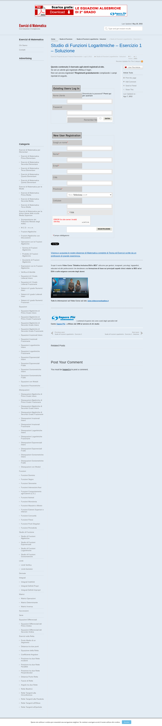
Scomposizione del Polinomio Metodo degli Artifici (30, 222)
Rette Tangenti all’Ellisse (30, 703)
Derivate (22, 573)
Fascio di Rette (27, 681)
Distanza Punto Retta (29, 677)
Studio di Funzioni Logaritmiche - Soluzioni (91, 39)
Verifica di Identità (28, 272)
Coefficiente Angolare (29, 655)
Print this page (131, 78)
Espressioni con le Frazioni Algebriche (32, 267)
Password (57, 107)
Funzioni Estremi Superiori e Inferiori (32, 511)
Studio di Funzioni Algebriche (28, 537)
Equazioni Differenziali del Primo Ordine (31, 625)
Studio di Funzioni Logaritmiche (28, 549)
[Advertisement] (31, 100)
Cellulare (57, 200)
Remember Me (90, 119)
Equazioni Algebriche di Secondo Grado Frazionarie (32, 330)
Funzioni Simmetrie (28, 483)
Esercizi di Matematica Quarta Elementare (30, 175)
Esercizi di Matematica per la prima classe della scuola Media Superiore (30, 213)
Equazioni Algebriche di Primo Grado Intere (30, 312)
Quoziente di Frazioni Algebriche (30, 261)
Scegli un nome (60, 142)
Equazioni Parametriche (30, 386)
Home (53, 39)
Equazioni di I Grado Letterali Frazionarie (29, 283)
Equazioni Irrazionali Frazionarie (29, 340)
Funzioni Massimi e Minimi (31, 506)
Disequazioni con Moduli (30, 467)
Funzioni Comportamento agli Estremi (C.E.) (31, 492)
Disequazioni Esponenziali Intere (31, 444)
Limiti (21, 561)
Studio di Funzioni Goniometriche (28, 555)
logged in (67, 369)
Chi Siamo (23, 45)
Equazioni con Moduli (29, 382)
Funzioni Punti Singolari (30, 524)
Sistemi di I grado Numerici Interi (32, 289)
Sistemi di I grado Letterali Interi (31, 295)
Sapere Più (61, 324)
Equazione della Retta (30, 650)
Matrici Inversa (27, 607)
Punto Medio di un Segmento (28, 641)
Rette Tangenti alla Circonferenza (28, 694)
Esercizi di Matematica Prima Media (30, 194)
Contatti (22, 50)
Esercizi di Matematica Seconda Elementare (30, 163)
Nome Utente (59, 95)
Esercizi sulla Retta (26, 636)
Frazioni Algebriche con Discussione (30, 237)
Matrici (21, 594)
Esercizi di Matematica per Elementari (29, 151)
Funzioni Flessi (27, 520)
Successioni (24, 611)
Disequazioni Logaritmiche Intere (31, 431)
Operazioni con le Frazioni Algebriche (31, 243)
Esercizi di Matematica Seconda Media (30, 200)
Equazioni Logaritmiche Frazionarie (30, 352)
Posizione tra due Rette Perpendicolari (30, 672)
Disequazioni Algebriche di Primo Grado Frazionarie (31, 401)
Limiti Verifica (26, 565)
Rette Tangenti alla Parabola (32, 699)
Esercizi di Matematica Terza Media (30, 206)
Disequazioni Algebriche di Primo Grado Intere (31, 395)
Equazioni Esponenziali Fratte (30, 364)
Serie (21, 615)
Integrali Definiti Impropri (31, 590)
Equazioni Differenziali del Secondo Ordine (31, 631)
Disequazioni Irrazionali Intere (30, 419)
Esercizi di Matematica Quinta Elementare (30, 181)
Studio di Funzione (65, 39)
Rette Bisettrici (27, 689)
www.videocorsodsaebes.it (98, 301)
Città (55, 177)
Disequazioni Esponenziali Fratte (31, 450)
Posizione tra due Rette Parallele (30, 666)
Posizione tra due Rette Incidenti (30, 660)
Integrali (22, 578)
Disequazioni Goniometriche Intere (32, 456)
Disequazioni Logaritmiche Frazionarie (31, 437)
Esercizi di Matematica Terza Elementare (30, 169)
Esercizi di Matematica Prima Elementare (30, 157)
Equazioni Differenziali (28, 620)
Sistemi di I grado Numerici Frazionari (32, 301)
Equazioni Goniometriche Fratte (31, 376)
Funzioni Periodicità (29, 528)
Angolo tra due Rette (29, 685)
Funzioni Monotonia (29, 502)
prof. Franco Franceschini (73, 56)
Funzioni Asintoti (27, 498)
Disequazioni (24, 390)
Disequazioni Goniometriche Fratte (32, 462)
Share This (130, 90)
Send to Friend (131, 86)
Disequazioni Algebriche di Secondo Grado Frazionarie (32, 413)
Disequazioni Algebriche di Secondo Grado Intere (31, 407)
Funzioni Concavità (28, 516)
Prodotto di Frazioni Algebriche (30, 255)
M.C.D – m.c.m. (27, 228)
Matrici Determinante (29, 602)
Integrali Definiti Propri (30, 586)
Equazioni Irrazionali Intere (31, 335)
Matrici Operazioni (28, 598)
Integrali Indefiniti (28, 582)
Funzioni (22, 471)
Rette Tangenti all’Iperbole (31, 707)
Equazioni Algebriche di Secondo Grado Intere (30, 324)
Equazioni (23, 307)
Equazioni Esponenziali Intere (30, 358)
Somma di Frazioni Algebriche (29, 249)
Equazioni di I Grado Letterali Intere (29, 277)
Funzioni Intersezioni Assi (31, 487)
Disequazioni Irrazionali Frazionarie (30, 425)
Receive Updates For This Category (128, 61)
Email (56, 165)
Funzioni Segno (27, 479)
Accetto (126, 722)
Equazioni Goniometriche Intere (31, 370)
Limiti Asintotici (27, 569)
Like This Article (134, 67)
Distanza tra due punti (30, 646)
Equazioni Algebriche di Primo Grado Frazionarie (31, 318)
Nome (56, 154)
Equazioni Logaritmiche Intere (30, 346)
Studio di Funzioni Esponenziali (28, 543)
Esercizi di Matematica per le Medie (30, 188)
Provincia (57, 188)
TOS (72, 212)
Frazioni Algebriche (28, 232)
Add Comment (131, 82)
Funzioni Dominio (28, 475)
